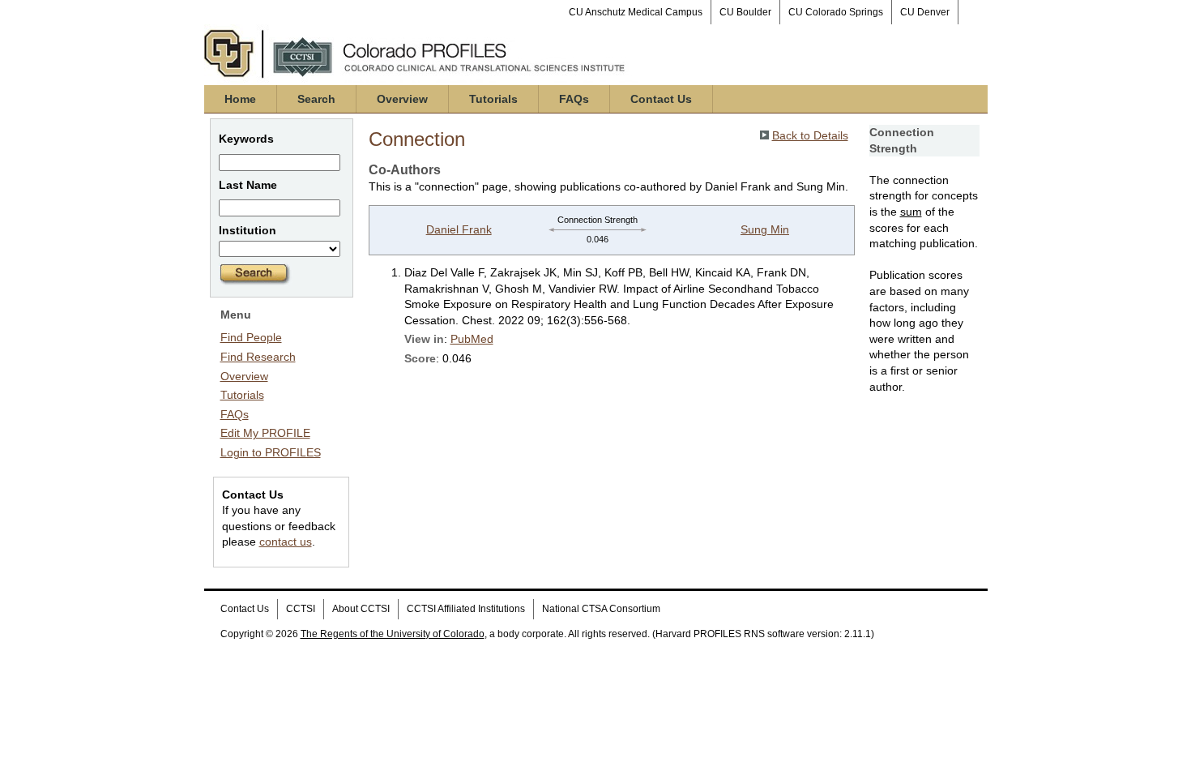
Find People (251, 337)
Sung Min (765, 229)
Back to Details (810, 135)
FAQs (574, 98)
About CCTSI (361, 608)
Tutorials (493, 98)
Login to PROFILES (270, 452)
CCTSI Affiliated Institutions (466, 608)
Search (316, 98)
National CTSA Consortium (601, 608)
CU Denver (925, 12)
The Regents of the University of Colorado (393, 634)
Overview (402, 98)
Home (240, 98)
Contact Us (661, 98)
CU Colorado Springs (835, 12)
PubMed (471, 338)
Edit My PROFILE (265, 432)
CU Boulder (745, 12)
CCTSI (300, 608)
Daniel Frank (459, 229)
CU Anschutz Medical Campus (635, 12)
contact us (285, 541)
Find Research (258, 356)
